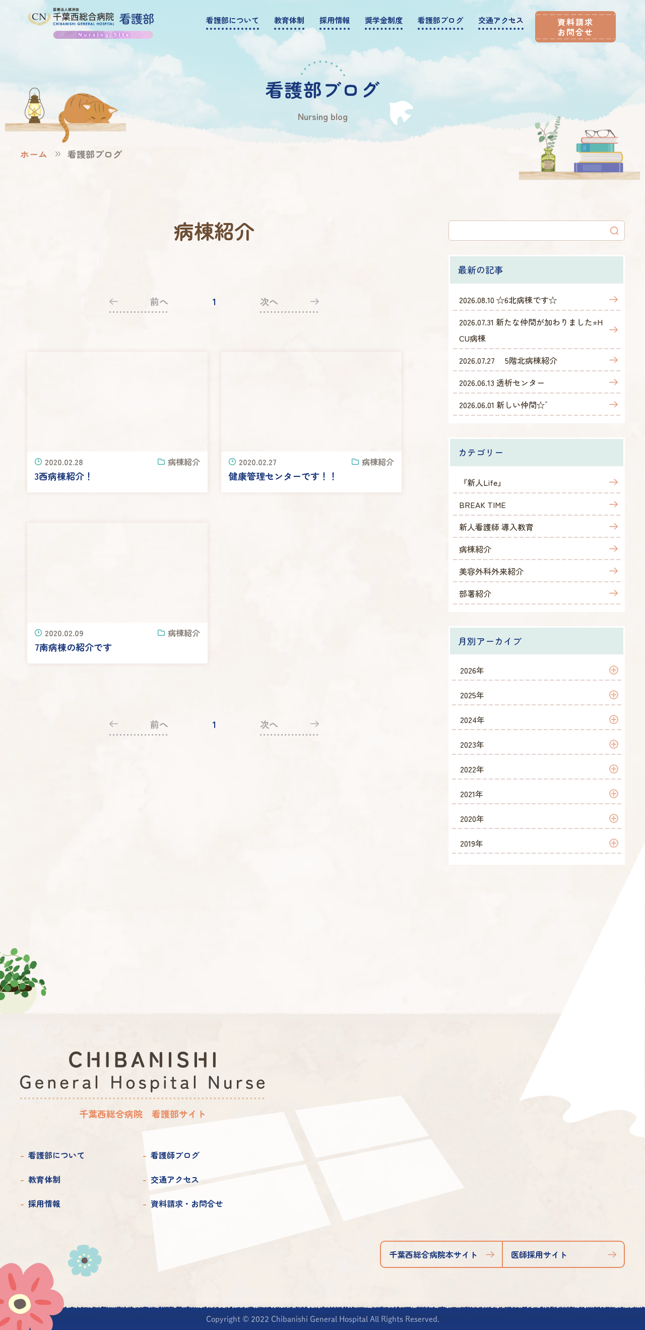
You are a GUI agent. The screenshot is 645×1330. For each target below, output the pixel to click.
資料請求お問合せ (575, 27)
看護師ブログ (175, 1155)
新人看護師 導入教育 (496, 527)
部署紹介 (475, 593)
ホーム (33, 153)
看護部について (56, 1155)
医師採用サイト (539, 1254)
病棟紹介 (475, 549)
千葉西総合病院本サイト (433, 1254)
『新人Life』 (482, 482)
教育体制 (44, 1179)
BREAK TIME (482, 504)
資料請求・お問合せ (187, 1203)
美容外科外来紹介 (491, 571)
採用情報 (44, 1203)
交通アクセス (175, 1179)
